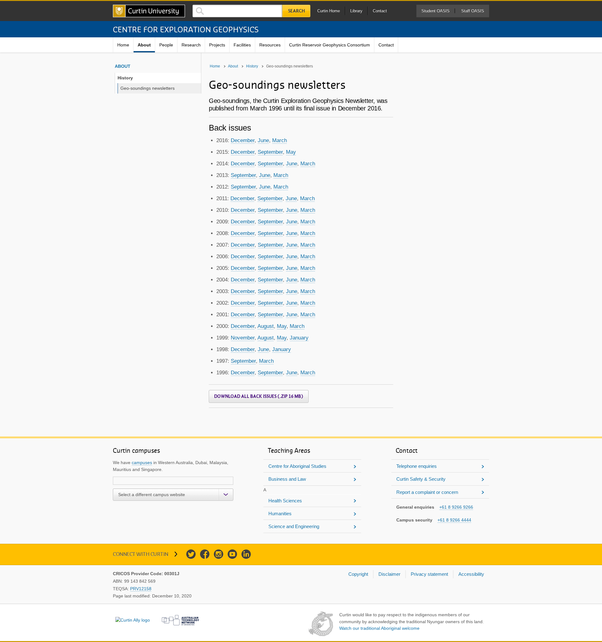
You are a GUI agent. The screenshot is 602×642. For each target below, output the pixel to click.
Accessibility (471, 574)
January (299, 338)
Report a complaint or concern (427, 492)
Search (296, 11)
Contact (380, 10)
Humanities (280, 513)
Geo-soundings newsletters (147, 88)
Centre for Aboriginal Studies (297, 466)
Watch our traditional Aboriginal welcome (379, 628)
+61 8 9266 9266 (456, 507)
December (243, 140)
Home (123, 44)
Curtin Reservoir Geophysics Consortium (329, 44)
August (265, 326)
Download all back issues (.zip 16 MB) (258, 396)
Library (356, 10)
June (263, 140)
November (243, 338)
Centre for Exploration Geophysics (186, 29)
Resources (270, 44)
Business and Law (287, 479)
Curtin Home (328, 10)
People (166, 44)
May (291, 152)
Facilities (242, 44)
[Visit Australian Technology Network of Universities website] (181, 620)
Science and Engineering (293, 526)
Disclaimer (389, 574)
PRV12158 (140, 588)
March (279, 140)
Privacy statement (429, 574)
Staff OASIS (472, 10)
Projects (217, 44)
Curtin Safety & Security (421, 479)
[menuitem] (123, 45)
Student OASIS (435, 10)
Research (191, 44)
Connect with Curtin (140, 554)
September (270, 152)
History (125, 77)
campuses (142, 462)
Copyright (358, 574)
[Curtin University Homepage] (149, 11)
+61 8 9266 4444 (454, 519)
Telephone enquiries (416, 466)
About (144, 44)
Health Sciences (285, 500)
